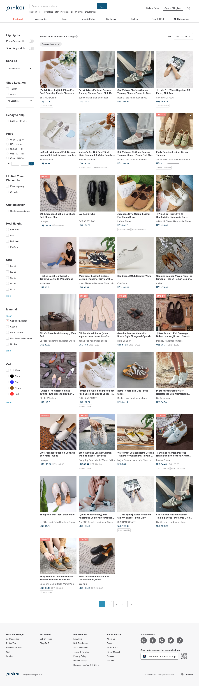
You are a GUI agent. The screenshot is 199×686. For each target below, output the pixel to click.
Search (102, 6)
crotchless (48, 11)
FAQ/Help (77, 639)
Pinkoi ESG (112, 647)
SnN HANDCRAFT (49, 97)
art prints (79, 11)
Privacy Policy (79, 656)
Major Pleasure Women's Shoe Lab (96, 283)
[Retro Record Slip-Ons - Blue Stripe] (135, 370)
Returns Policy (80, 660)
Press (109, 643)
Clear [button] (9, 315)
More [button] (9, 295)
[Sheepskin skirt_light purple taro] (58, 494)
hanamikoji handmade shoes (93, 340)
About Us (111, 639)
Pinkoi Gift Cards (14, 647)
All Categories (12, 639)
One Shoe (122, 283)
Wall (8, 652)
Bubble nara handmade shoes (93, 97)
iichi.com (111, 660)
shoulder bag (90, 11)
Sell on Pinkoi (152, 7)
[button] (31, 163)
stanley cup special (64, 11)
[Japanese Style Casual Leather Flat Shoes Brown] (135, 193)
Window (9, 656)
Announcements (80, 647)
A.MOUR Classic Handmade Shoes (173, 221)
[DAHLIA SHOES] (97, 193)
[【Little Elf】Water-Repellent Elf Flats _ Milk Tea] (174, 69)
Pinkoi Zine (11, 643)
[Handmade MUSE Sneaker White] (135, 255)
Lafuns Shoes (124, 221)
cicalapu (44, 221)
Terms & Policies (81, 652)
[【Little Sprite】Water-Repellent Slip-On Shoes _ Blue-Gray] (135, 494)
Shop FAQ (44, 643)
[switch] (20, 41)
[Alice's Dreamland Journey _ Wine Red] (58, 312)
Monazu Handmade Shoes (169, 340)
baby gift (33, 11)
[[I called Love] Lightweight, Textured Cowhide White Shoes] (58, 255)
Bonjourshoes (46, 159)
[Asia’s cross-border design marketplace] (15, 8)
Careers (110, 656)
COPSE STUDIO (87, 221)
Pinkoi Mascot (113, 652)
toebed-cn (161, 283)
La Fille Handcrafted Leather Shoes (57, 340)
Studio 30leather (48, 398)
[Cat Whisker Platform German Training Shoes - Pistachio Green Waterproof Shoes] (135, 69)
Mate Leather (124, 340)
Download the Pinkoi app (161, 656)
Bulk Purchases (80, 643)
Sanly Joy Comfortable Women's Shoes (175, 159)
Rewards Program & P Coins (86, 665)
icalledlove (45, 283)
